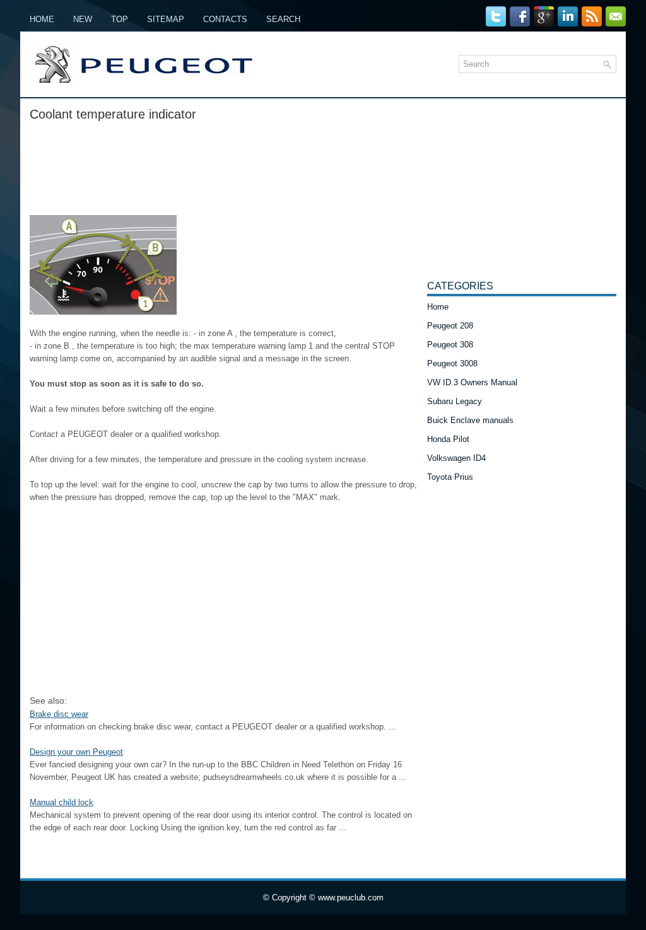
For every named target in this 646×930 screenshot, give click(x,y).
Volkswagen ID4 (456, 458)
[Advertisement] (224, 164)
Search (283, 19)
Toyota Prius (450, 477)
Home (42, 19)
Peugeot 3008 (452, 363)
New (82, 19)
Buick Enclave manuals (470, 420)
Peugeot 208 (450, 325)
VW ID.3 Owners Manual (472, 382)
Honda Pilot (448, 439)
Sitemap (165, 19)
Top (119, 19)
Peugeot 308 (450, 344)
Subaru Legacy (454, 401)
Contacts (225, 19)
